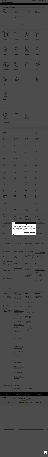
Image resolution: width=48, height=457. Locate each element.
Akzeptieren (32, 232)
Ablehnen (27, 232)
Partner (17, 232)
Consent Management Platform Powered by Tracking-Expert (18, 234)
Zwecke (15, 232)
